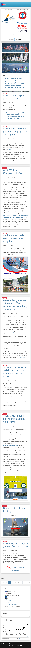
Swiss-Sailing (10, 599)
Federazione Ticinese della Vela (15, 597)
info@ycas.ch (14, 333)
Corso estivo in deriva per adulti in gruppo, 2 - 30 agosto (15, 131)
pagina (11, 149)
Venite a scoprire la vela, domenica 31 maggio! (13, 238)
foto (19, 638)
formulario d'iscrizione (14, 403)
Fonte (27, 636)
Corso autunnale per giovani (13, 82)
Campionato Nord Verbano (14, 595)
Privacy (19, 644)
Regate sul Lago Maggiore (12, 606)
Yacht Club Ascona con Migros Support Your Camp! (14, 418)
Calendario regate (12, 604)
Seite (18, 160)
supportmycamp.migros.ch (11, 445)
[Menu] (29, 4)
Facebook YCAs (11, 591)
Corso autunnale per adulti (13, 80)
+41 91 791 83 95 (15, 645)
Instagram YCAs (11, 593)
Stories (9, 602)
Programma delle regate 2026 (13, 78)
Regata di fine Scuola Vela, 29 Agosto (16, 83)
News (4, 102)
